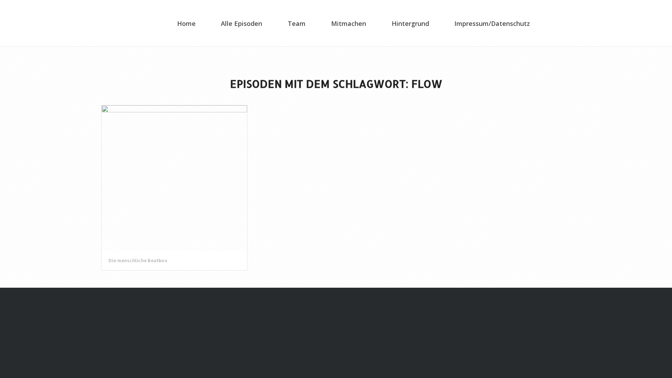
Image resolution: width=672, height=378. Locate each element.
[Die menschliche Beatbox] (174, 178)
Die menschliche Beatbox (138, 260)
